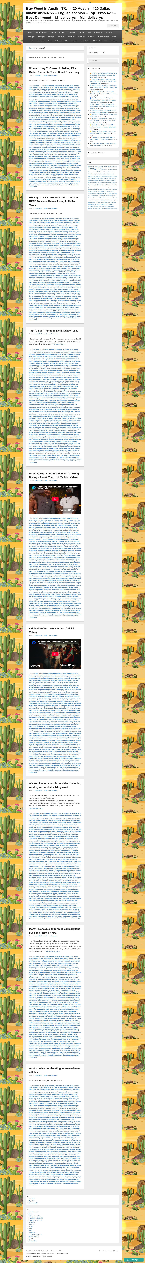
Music (114, 37)
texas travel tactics (101, 204)
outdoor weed (32, 1232)
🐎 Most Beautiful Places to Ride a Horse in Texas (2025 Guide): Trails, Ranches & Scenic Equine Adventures (103, 81)
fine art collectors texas (69, 108)
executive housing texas (58, 376)
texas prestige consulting (41, 170)
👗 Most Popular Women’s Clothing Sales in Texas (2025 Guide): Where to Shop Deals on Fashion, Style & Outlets (103, 100)
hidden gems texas (42, 112)
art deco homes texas (45, 87)
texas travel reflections (111, 198)
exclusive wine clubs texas (49, 107)
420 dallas (54, 813)
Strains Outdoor (85, 41)
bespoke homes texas (51, 89)
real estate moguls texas (36, 149)
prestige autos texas (49, 140)
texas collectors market (40, 429)
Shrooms (74, 41)
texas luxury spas (55, 445)
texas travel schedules (108, 200)
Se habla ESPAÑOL (61, 41)
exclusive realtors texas (59, 105)
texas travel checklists (106, 180)
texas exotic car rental (66, 156)
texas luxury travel (37, 169)
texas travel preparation (97, 195)
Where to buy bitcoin (99, 41)
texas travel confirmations (107, 182)
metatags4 (51, 37)
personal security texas (69, 139)
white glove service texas (55, 185)
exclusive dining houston (58, 101)
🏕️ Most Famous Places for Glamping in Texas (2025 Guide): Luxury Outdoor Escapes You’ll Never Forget (103, 75)
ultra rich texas (73, 181)
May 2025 (31, 1201)
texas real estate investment (42, 174)
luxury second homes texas (44, 135)
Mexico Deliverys (103, 37)
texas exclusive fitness (41, 156)
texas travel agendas (108, 169)
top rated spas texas (50, 179)
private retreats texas (50, 147)
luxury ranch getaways (55, 406)
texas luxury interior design (51, 167)
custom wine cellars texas (61, 98)
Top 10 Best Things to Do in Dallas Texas (53, 330)
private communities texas (40, 144)
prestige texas (76, 140)
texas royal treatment (57, 174)
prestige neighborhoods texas (63, 140)
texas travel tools (100, 208)
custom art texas (48, 96)
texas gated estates (70, 158)
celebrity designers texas (65, 93)
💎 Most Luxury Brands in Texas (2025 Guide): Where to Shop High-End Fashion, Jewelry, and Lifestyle (103, 87)
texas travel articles (103, 174)
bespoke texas (62, 89)
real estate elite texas (54, 423)
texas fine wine (47, 158)
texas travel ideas (96, 187)
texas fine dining (38, 158)
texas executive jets (53, 156)
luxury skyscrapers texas (36, 137)
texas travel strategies (104, 202)
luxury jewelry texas (61, 128)
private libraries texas (62, 146)
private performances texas (69, 420)
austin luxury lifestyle (39, 89)
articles (36, 85)
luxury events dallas (66, 124)
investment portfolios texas (59, 117)
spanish (31, 1239)
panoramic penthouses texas (54, 139)
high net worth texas (69, 112)
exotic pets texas (57, 108)
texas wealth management (36, 178)
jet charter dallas (49, 119)
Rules (50, 41)
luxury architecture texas (36, 393)
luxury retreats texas (71, 133)
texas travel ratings (109, 195)
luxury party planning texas (40, 131)
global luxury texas (45, 110)
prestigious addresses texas (37, 142)
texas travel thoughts (102, 206)
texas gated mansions (59, 436)
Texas (95, 169)
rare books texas (75, 147)
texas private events (40, 172)
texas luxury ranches (65, 167)
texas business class (40, 151)
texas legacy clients (60, 163)
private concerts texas (54, 144)
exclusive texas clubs (72, 105)
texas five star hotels (58, 158)
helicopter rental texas (70, 110)
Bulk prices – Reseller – (58, 32)
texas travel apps (104, 171)
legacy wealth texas (59, 392)
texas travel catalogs (94, 180)
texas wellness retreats (51, 178)
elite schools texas (48, 369)
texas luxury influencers (36, 167)
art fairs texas (55, 87)
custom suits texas (34, 98)
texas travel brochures (97, 178)
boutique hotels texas (39, 93)
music (36, 518)
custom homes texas (59, 96)
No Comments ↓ (53, 75)
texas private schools (49, 450)
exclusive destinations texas (62, 369)
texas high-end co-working (58, 438)
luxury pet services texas (56, 131)
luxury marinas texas (35, 130)
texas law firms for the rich (46, 163)
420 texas (76, 813)
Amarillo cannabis (34, 1212)
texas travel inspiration (107, 187)
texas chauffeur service (64, 427)
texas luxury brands (63, 165)
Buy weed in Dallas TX (35, 1220)
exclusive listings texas (64, 103)
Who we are (113, 41)
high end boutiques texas (56, 112)
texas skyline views (69, 174)
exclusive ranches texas (44, 105)
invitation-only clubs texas (36, 119)
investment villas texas (74, 117)
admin (45, 75)
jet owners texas (59, 119)
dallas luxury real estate (44, 367)
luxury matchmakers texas (61, 130)
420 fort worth (61, 813)
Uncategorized (33, 1241)
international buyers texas (48, 116)
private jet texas (50, 146)
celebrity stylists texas (44, 94)
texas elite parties (49, 155)
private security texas (63, 147)
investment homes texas (44, 117)
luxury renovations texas (46, 133)
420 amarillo (47, 813)
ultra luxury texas (41, 181)
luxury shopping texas (74, 135)
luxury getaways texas (39, 126)
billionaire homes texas (50, 91)
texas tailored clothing (41, 176)
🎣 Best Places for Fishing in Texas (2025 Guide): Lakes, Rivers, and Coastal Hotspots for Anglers (103, 106)
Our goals (31, 41)
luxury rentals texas (59, 133)
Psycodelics (41, 41)
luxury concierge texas (62, 395)
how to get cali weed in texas (64, 845)
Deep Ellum (112, 167)
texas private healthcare (64, 172)
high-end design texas (51, 383)
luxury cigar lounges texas (64, 123)
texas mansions (48, 169)
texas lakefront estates (61, 439)
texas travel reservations (95, 200)
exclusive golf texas (38, 103)
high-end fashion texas (43, 114)
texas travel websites (111, 208)
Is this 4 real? (98, 32)
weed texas (74, 916)
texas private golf (51, 172)
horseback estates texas (71, 114)
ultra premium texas (52, 181)
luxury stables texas (50, 137)
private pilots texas (38, 147)
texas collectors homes (40, 153)
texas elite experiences (40, 431)
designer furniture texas (54, 100)
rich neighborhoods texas (51, 149)
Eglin (77, 829)
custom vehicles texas (46, 98)
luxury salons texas (55, 407)
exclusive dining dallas (44, 101)
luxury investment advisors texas (45, 128)
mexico (31, 1226)
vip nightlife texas (54, 316)
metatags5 (61, 37)
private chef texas (66, 416)
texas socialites (51, 452)
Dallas (104, 167)
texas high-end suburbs (44, 162)
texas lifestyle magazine (36, 165)
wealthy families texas (56, 183)
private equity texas (71, 418)
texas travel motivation (101, 191)
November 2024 (33, 1203)
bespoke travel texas (73, 89)
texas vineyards (76, 176)
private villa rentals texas (69, 422)
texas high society (68, 160)
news (30, 1230)
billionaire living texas (64, 91)
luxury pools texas (69, 131)
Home (30, 32)
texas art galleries (64, 425)
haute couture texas (57, 110)
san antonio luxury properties (66, 149)
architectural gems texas (70, 85)
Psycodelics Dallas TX (35, 1235)
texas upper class (66, 176)
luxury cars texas (51, 123)
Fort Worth (32, 1222)
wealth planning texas (44, 183)
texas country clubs (53, 153)
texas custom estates (65, 153)
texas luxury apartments (50, 165)
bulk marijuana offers (34, 1216)
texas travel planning (103, 193)
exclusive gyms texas (51, 103)
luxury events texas (65, 397)
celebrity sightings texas (55, 361)
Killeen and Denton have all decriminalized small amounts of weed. (53, 851)
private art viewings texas (53, 142)
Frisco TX (31, 1224)
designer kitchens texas (68, 100)
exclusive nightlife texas (62, 372)
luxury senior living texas (60, 135)
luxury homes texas (64, 126)
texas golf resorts (44, 160)
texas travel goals (102, 185)
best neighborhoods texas (36, 91)
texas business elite (52, 151)
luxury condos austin (39, 124)
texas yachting (62, 178)
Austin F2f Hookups (41, 32)
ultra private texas (64, 181)
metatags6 (71, 37)
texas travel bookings (102, 176)
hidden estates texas (52, 381)
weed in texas (66, 916)
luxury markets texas (48, 130)
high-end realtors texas (56, 114)
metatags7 (81, 37)
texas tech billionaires (54, 176)
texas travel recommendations (96, 198)
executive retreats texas (44, 108)
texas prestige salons (67, 170)
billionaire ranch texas (52, 360)
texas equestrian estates (61, 155)
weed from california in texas (54, 916)
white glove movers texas (40, 185)
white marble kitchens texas (71, 185)
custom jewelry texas (72, 96)
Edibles (82, 32)
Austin (34, 819)
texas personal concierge (60, 169)
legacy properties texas (46, 121)
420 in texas (69, 813)
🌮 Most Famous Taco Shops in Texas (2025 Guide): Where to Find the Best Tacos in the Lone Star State (103, 121)
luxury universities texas (50, 411)
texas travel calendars (110, 178)
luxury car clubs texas (63, 393)
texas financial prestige (53, 434)
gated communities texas (54, 379)
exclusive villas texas (35, 107)
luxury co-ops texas (50, 395)
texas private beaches (51, 448)
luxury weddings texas (39, 139)
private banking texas (67, 142)
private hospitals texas (39, 146)
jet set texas (67, 119)
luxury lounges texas (39, 402)
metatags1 (109, 32)
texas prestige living (54, 170)
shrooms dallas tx (34, 1237)
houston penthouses (35, 116)
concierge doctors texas (36, 96)
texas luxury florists (75, 165)
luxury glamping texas (52, 126)
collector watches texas (70, 94)
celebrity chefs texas (51, 93)
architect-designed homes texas (53, 85)
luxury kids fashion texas (64, 400)
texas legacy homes (72, 163)
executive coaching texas (65, 107)
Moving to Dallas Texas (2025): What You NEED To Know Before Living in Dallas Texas (53, 201)
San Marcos (72, 882)
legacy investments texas (67, 852)
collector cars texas (57, 94)
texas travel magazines (104, 189)
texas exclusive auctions (41, 432)
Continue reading (58, 344)
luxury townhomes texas (63, 137)
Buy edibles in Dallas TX (36, 1218)
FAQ (89, 32)
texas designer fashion (73, 1025)
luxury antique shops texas (61, 121)
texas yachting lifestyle (73, 178)
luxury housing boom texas (65, 399)
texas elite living (38, 155)
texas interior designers (70, 162)
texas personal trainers (50, 446)
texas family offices (40, 434)
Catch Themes (115, 1251)
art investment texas (66, 87)
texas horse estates (57, 162)
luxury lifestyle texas (73, 128)
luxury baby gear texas (39, 123)
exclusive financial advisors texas (57, 370)
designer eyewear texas (40, 100)
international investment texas (64, 116)
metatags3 (41, 37)
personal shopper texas (35, 140)
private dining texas (67, 144)
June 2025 (32, 1199)
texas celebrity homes (65, 151)
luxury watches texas (64, 411)
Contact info (72, 32)
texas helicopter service (56, 160)
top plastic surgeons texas (36, 179)
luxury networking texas (48, 404)
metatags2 (31, 37)
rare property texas (42, 423)
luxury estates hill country (52, 124)
